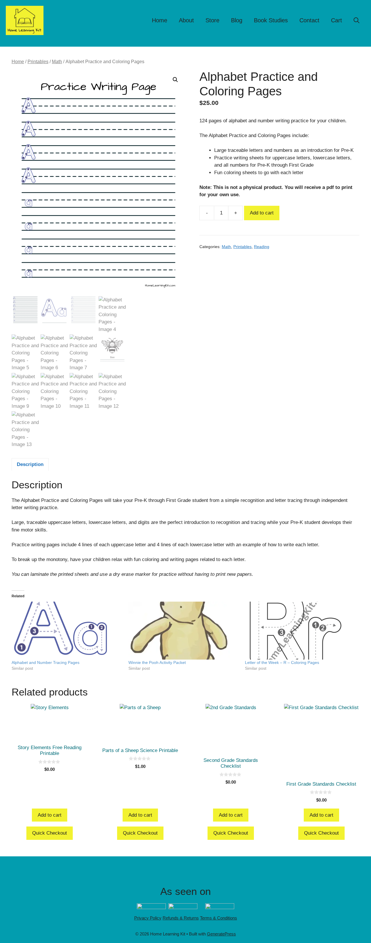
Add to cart (262, 213)
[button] (356, 20)
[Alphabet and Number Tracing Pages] (67, 631)
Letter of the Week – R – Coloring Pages (282, 662)
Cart (336, 20)
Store (212, 20)
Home (159, 20)
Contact (309, 20)
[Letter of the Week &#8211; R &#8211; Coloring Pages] (300, 631)
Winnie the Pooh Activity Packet (157, 662)
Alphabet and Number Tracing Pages (45, 662)
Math (57, 61)
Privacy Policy (147, 917)
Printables (38, 61)
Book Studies (271, 20)
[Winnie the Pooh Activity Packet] (183, 631)
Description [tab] (30, 464)
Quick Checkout (49, 833)
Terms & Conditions (218, 917)
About (186, 20)
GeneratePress (221, 933)
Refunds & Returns (181, 917)
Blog (236, 20)
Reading (261, 247)
